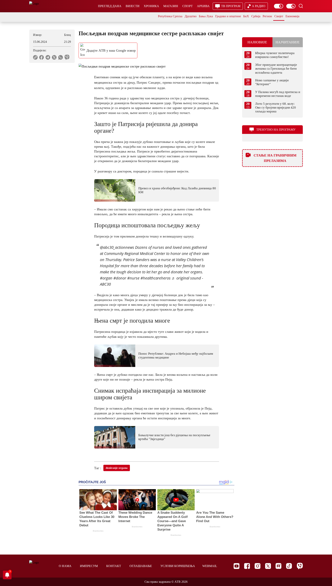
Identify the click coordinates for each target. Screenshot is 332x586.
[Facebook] (247, 566)
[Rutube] (278, 566)
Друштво (191, 16)
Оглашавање (140, 566)
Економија (292, 16)
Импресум (89, 566)
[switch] (278, 6)
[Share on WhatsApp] (60, 57)
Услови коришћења (177, 566)
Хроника (151, 6)
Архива (203, 6)
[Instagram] (258, 566)
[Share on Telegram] (48, 57)
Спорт (187, 6)
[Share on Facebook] (41, 57)
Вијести (132, 6)
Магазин (170, 6)
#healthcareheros (155, 278)
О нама (65, 566)
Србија (255, 16)
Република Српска (170, 16)
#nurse (133, 278)
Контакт (113, 566)
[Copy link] (35, 57)
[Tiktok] (289, 566)
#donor (119, 278)
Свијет (278, 16)
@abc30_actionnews (117, 247)
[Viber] (300, 566)
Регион (267, 16)
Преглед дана (109, 6)
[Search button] (301, 6)
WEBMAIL (209, 566)
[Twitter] (268, 566)
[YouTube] (236, 566)
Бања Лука (206, 16)
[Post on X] (54, 57)
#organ (106, 278)
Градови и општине (228, 16)
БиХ (246, 16)
